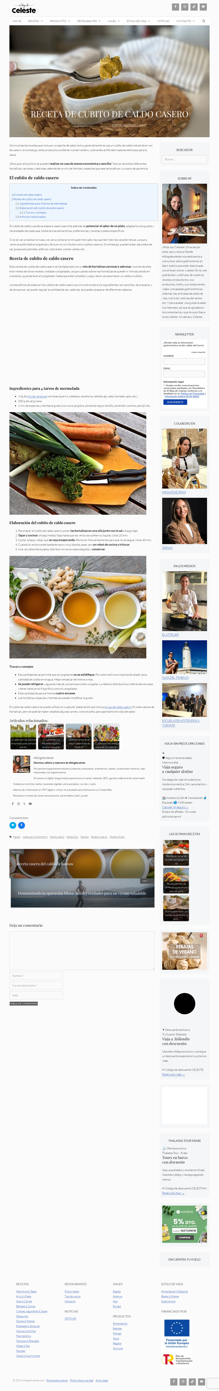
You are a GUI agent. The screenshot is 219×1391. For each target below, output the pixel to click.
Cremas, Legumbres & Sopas (31, 1311)
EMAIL (167, 368)
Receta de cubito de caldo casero (31, 199)
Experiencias (168, 1301)
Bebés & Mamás (170, 1296)
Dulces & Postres (25, 1321)
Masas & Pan (23, 1345)
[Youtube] (31, 804)
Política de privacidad (81, 1380)
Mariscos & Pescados (27, 1340)
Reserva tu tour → (173, 1193)
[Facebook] (13, 804)
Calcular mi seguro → (175, 807)
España (117, 1291)
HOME (17, 21)
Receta (16, 836)
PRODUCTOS (58, 21)
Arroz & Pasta (23, 1296)
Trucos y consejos (33, 212)
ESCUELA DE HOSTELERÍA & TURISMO (181, 723)
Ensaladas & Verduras (28, 1326)
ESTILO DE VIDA (136, 21)
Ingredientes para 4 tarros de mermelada (41, 203)
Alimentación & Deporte (174, 1291)
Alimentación (120, 1323)
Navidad (20, 1350)
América (117, 1296)
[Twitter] (25, 804)
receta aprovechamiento (35, 836)
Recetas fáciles (117, 836)
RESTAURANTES (87, 21)
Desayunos (22, 1316)
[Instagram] (19, 804)
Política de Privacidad (192, 393)
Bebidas (117, 1328)
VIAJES (112, 21)
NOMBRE (168, 356)
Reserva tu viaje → (173, 1074)
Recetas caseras (99, 836)
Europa (117, 1306)
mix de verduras (37, 396)
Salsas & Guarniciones (28, 1355)
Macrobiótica (23, 1336)
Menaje (117, 1333)
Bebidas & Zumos (25, 1306)
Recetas (85, 836)
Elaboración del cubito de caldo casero (39, 208)
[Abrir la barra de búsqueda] (204, 21)
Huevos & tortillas (26, 1331)
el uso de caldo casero (118, 707)
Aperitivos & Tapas (26, 1291)
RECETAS (33, 21)
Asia (115, 1301)
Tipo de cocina (72, 1296)
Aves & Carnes (24, 1301)
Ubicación (70, 1301)
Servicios (118, 1348)
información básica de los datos (182, 396)
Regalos (117, 1343)
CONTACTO (183, 21)
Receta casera (57, 836)
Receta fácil (72, 836)
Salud (116, 1338)
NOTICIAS (163, 21)
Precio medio (72, 1291)
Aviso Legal (102, 1380)
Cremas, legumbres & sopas (129, 124)
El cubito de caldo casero (26, 194)
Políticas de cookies (57, 1380)
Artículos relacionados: (30, 216)
